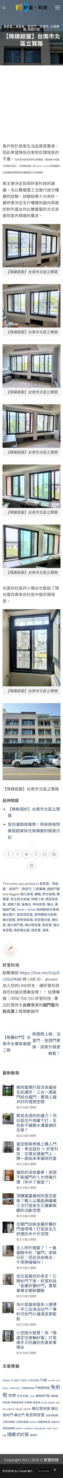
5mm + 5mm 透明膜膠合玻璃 (38, 909)
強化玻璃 (26, 894)
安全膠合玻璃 (20, 899)
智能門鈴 (27, 1409)
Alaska (6, 1380)
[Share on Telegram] (32, 866)
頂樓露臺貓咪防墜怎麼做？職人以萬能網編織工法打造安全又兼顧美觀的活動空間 (36, 1203)
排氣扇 (6, 1402)
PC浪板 (14, 1380)
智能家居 (19, 1409)
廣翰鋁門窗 (42, 1396)
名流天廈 (22, 1396)
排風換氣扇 (17, 1402)
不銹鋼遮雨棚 (27, 1388)
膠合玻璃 (48, 894)
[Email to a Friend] (45, 854)
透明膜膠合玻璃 (45, 914)
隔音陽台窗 (22, 930)
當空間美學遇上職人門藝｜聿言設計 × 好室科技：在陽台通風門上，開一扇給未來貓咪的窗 (37, 1151)
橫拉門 (19, 1414)
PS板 (43, 1379)
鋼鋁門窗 (34, 29)
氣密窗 (47, 924)
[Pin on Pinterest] (54, 854)
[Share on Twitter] (27, 854)
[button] (4, 8)
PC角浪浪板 (33, 1380)
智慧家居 (51, 1402)
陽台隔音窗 (33, 924)
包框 (12, 1395)
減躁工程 (13, 904)
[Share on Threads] (36, 854)
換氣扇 (36, 1402)
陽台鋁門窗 (15, 924)
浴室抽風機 (52, 1415)
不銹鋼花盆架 (14, 1388)
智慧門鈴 (10, 1409)
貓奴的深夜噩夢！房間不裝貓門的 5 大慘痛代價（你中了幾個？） (36, 1177)
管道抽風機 (9, 1428)
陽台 (50, 904)
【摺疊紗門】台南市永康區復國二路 (17, 1043)
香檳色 (33, 1435)
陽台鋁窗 (9, 919)
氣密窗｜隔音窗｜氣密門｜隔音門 (26, 26)
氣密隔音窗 (25, 914)
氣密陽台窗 (42, 919)
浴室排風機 (22, 1422)
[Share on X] (17, 854)
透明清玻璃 (25, 919)
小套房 (32, 1396)
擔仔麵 (44, 1402)
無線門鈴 (33, 1422)
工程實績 (39, 888)
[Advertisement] (31, 98)
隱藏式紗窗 (18, 1434)
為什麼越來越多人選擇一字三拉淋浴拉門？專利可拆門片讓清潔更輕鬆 (36, 1311)
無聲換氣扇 (44, 1422)
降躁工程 (37, 899)
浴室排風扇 (9, 1422)
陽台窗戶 (9, 914)
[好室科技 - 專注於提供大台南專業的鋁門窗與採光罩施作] (31, 7)
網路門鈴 (19, 1428)
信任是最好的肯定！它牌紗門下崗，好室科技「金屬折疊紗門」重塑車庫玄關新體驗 (36, 1283)
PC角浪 (22, 1380)
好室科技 (51, 1459)
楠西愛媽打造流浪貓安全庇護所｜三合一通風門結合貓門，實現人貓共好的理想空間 (36, 1094)
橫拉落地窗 (41, 1408)
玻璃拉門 (55, 1422)
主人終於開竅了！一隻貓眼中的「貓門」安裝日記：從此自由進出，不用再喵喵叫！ (36, 1255)
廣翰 (37, 894)
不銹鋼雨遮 (42, 1387)
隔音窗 (36, 930)
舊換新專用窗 (39, 1428)
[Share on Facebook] (8, 854)
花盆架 (49, 1428)
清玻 (45, 930)
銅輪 (4, 1435)
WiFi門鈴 (51, 1380)
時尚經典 (39, 904)
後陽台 (26, 904)
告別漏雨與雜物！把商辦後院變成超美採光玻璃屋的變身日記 (34, 830)
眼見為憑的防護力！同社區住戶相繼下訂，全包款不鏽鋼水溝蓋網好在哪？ (36, 1122)
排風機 (28, 1402)
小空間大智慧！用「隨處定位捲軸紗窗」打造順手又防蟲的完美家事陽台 (36, 1340)
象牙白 (55, 1428)
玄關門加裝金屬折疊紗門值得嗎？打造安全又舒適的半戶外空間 (36, 1229)
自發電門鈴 (28, 1428)
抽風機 (54, 1396)
